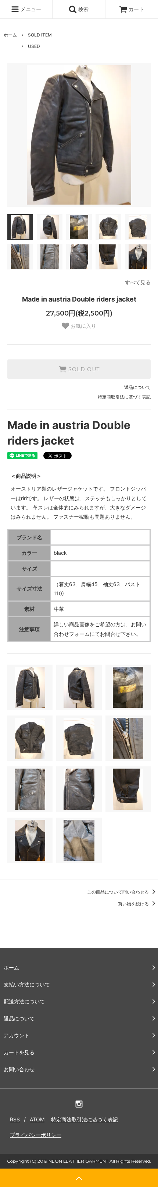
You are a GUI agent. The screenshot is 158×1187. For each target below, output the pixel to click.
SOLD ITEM (40, 35)
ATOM (37, 1119)
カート (136, 9)
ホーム (10, 35)
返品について (137, 387)
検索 (83, 9)
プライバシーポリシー (35, 1135)
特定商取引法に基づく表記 (124, 397)
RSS (15, 1119)
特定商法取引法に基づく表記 (84, 1119)
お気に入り (82, 326)
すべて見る (138, 282)
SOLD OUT (83, 369)
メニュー (30, 9)
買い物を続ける (134, 903)
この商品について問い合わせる (118, 892)
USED (34, 46)
